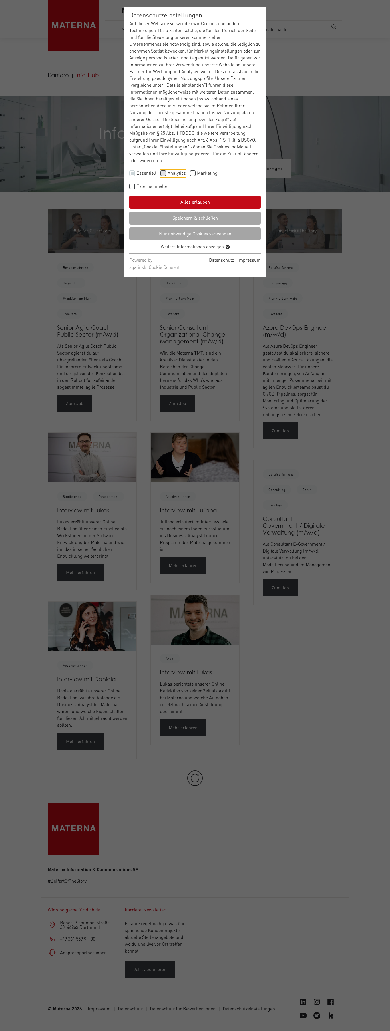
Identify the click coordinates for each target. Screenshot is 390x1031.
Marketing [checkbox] (207, 173)
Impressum (249, 260)
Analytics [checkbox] (177, 173)
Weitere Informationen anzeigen (193, 246)
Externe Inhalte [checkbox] (151, 186)
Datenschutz (221, 260)
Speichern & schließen (195, 218)
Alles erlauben (195, 202)
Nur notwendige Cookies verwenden (195, 234)
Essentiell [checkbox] (146, 173)
